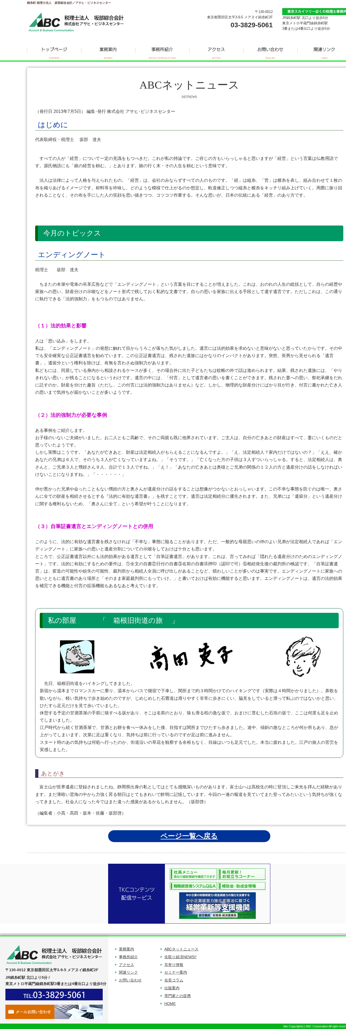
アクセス (216, 51)
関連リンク (128, 972)
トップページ (54, 51)
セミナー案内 (175, 972)
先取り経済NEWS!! (180, 957)
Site (285, 1026)
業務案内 (108, 51)
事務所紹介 (162, 51)
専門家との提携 (177, 996)
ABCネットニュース (181, 949)
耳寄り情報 (173, 965)
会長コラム (173, 980)
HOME (170, 1003)
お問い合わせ (270, 51)
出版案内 (171, 988)
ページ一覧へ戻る (189, 836)
